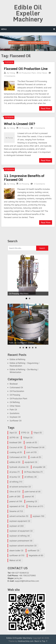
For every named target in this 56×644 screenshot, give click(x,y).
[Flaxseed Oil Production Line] (9, 85)
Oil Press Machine (33, 472)
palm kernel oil (33, 491)
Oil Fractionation (17, 391)
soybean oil (16, 526)
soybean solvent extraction (23, 545)
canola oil (31, 442)
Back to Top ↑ (41, 641)
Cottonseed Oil (16, 387)
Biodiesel (14, 384)
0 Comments (9, 76)
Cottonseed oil (17, 457)
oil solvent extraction (20, 486)
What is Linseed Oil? (19, 123)
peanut (29, 496)
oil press (14, 472)
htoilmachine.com (25, 641)
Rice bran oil (36, 506)
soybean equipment (19, 521)
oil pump (14, 477)
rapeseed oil (16, 506)
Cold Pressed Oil (35, 447)
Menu (4, 29)
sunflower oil (16, 555)
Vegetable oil (36, 555)
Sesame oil (16, 511)
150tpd (27, 437)
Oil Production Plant (27, 73)
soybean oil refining (19, 536)
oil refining (15, 482)
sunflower (33, 550)
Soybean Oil (15, 417)
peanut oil (15, 501)
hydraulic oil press (19, 467)
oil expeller (39, 467)
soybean (38, 516)
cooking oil (15, 452)
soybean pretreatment (20, 540)
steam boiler (16, 550)
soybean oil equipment (21, 531)
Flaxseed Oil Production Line (26, 68)
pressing (31, 501)
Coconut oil (15, 447)
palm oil (14, 496)
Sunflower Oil (15, 420)
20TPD (14, 437)
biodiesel (15, 442)
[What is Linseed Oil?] (9, 137)
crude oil (35, 457)
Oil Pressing (24, 128)
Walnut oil (15, 560)
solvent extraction (18, 516)
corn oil (31, 452)
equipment (31, 462)
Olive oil (14, 491)
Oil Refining (15, 402)
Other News (42, 73)
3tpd (13, 432)
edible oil (14, 462)
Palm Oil (13, 409)
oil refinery (30, 477)
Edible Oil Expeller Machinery (28, 13)
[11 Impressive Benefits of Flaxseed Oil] (9, 193)
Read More (45, 108)
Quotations (14, 413)
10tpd (37, 432)
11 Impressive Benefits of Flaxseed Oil (24, 177)
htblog (12, 73)
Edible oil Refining (17, 359)
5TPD (25, 432)
